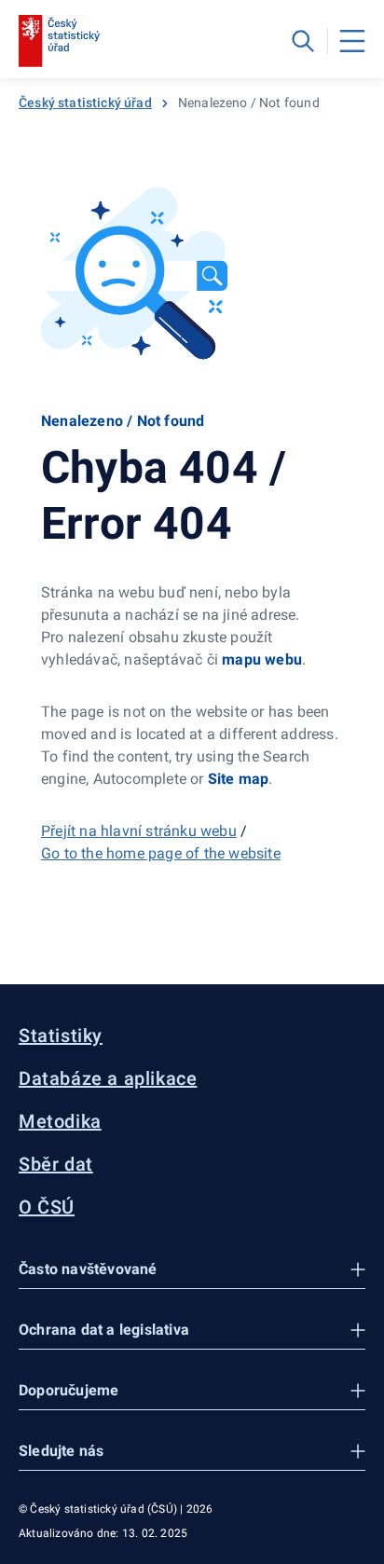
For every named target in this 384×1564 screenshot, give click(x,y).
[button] (192, 1270)
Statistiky (61, 1035)
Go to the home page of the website (161, 853)
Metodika (60, 1121)
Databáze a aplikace (108, 1078)
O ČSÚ (47, 1207)
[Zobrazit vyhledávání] (303, 41)
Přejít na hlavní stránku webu (139, 831)
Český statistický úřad (85, 102)
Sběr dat (56, 1164)
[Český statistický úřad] (59, 41)
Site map (238, 779)
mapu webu (262, 659)
